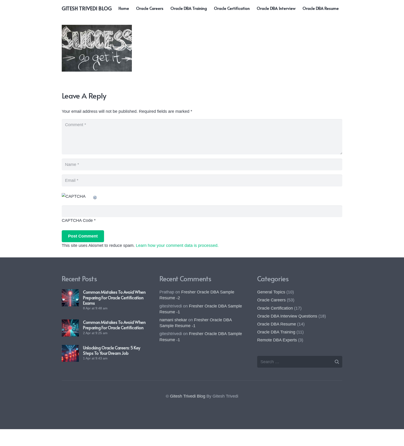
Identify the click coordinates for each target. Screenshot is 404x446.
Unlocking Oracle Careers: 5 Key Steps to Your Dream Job (111, 350)
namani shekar (173, 320)
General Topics (271, 292)
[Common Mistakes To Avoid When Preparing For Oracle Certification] (70, 327)
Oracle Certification (275, 308)
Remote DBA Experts (277, 340)
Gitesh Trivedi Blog (187, 396)
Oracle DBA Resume (276, 324)
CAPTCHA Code (77, 220)
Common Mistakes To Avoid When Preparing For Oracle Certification (114, 324)
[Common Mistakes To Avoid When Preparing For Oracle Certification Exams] (70, 297)
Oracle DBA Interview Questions (287, 316)
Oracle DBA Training (276, 332)
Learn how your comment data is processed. (177, 245)
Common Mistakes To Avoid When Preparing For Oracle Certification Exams (114, 297)
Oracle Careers (271, 300)
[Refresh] (95, 196)
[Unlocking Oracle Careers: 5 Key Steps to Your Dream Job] (70, 353)
